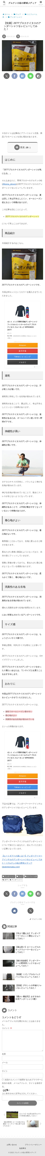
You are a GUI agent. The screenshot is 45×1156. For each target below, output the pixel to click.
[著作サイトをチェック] (15, 911)
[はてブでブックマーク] (22, 76)
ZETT (6, 880)
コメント (7, 1028)
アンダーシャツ (10, 876)
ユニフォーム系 (32, 876)
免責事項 (22, 1148)
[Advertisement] (22, 105)
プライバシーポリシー (33, 1145)
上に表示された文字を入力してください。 (20, 1094)
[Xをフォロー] (30, 911)
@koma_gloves (9, 184)
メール (5, 1062)
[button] (38, 76)
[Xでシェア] (7, 76)
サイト (5, 1071)
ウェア (21, 876)
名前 (4, 1054)
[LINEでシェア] (30, 76)
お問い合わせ (12, 1145)
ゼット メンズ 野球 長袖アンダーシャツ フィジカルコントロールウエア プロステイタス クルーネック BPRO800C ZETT (22, 326)
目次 (22, 147)
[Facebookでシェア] (15, 76)
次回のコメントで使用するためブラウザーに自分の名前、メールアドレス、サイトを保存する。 (22, 1083)
